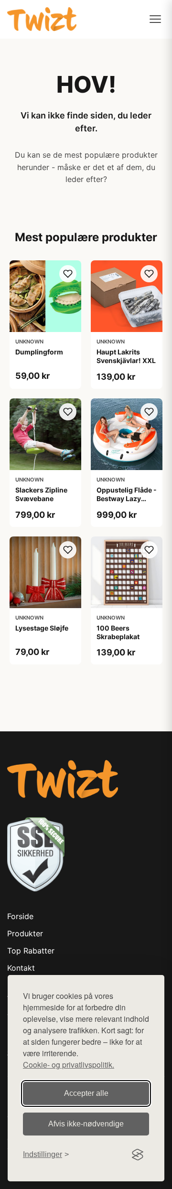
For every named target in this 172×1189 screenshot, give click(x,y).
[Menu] (155, 19)
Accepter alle (86, 1093)
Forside (20, 916)
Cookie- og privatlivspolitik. (68, 1064)
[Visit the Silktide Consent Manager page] (137, 1154)
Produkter (25, 933)
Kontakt (21, 968)
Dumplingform (39, 352)
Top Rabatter (30, 950)
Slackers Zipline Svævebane (41, 494)
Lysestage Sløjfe (41, 628)
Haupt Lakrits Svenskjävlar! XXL (126, 356)
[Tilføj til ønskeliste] (67, 273)
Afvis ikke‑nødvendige (86, 1124)
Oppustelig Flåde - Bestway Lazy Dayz (127, 498)
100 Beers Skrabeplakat (118, 632)
